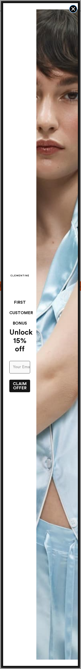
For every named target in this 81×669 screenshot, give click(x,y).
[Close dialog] (73, 9)
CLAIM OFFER (20, 386)
